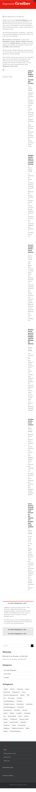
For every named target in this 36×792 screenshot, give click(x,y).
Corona (23, 692)
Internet (5, 713)
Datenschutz (7, 757)
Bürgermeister (15, 692)
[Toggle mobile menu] (32, 6)
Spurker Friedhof (14, 722)
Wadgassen (7, 728)
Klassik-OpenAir (12, 716)
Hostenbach (17, 710)
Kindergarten (27, 713)
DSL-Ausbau (11, 698)
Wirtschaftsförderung (15, 731)
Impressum (7, 760)
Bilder (5, 749)
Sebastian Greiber (23, 719)
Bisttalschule (7, 692)
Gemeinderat (29, 704)
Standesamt (7, 725)
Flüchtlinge (19, 701)
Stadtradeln (23, 722)
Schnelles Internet (15, 43)
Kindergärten (6, 41)
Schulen (12, 41)
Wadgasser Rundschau (18, 728)
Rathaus (6, 719)
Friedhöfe (23, 41)
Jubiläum (12, 713)
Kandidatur (19, 713)
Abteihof (6, 689)
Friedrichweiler (20, 704)
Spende (5, 722)
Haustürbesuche (8, 710)
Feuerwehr (30, 41)
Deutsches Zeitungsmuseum (11, 695)
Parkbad (26, 716)
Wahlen (28, 728)
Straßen (18, 41)
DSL (5, 698)
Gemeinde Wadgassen (21, 20)
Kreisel (20, 716)
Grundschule (20, 707)
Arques (27, 689)
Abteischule (20, 689)
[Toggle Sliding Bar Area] (34, 1)
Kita (5, 716)
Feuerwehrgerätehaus (9, 701)
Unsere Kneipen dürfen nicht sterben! (31, 248)
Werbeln (6, 731)
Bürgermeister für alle (10, 753)
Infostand (24, 710)
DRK (28, 695)
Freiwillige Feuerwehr (9, 704)
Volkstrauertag (21, 725)
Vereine (14, 725)
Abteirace (12, 689)
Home (5, 746)
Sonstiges (6, 677)
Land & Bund (7, 674)
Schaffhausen (13, 719)
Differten (22, 695)
